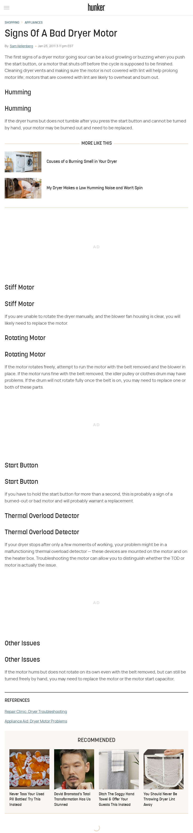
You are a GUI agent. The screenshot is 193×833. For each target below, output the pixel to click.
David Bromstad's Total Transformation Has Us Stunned (72, 799)
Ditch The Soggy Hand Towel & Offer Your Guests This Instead (116, 799)
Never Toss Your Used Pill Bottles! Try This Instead (26, 799)
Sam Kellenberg (21, 46)
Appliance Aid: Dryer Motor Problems (36, 721)
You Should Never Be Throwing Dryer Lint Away (160, 799)
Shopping (12, 23)
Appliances (34, 23)
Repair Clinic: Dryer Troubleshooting (36, 712)
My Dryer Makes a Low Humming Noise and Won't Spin (95, 188)
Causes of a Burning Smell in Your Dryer (82, 162)
